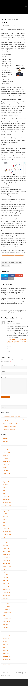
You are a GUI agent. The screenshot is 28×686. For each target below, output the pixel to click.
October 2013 (6, 665)
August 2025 (6, 467)
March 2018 (6, 604)
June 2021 (5, 516)
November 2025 (7, 461)
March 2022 (6, 493)
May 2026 (5, 444)
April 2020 (5, 545)
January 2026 (6, 455)
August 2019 (6, 569)
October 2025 (6, 464)
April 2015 (5, 647)
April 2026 (5, 447)
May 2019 (5, 577)
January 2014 (6, 656)
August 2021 (6, 511)
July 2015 (5, 641)
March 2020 (6, 548)
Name (3, 365)
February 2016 (6, 633)
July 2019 (5, 572)
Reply (8, 351)
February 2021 (6, 528)
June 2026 (5, 441)
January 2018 (6, 606)
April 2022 (5, 490)
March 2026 (6, 450)
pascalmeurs (5, 265)
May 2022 (5, 487)
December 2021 (7, 502)
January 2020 (6, 554)
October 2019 (6, 563)
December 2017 (7, 609)
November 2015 (7, 636)
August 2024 (6, 482)
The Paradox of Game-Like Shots (10, 308)
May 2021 (5, 519)
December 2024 (7, 476)
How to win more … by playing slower (12, 255)
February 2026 (6, 452)
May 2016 (5, 624)
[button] (4, 275)
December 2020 (7, 531)
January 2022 (6, 499)
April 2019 (5, 580)
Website (3, 371)
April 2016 (5, 627)
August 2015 (6, 638)
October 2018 (6, 595)
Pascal (13, 25)
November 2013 (7, 662)
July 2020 (5, 537)
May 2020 (5, 543)
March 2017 (6, 615)
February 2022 (6, 496)
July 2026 (5, 438)
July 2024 (5, 484)
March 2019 (6, 583)
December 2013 (7, 659)
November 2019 (7, 560)
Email (16, 365)
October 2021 (6, 508)
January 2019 (6, 589)
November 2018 (7, 592)
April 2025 (5, 470)
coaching (18, 262)
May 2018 (5, 601)
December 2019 (7, 557)
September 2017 (7, 612)
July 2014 (5, 650)
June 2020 (5, 540)
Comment (4, 377)
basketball (11, 262)
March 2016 (6, 630)
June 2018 (5, 598)
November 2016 (7, 621)
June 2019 (5, 575)
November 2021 (7, 505)
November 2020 (7, 534)
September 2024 (7, 479)
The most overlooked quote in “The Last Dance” (6, 673)
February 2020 (6, 551)
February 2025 (6, 473)
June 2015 (5, 644)
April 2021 (5, 522)
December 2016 (7, 618)
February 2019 (6, 586)
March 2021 (6, 525)
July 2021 (5, 513)
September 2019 (7, 566)
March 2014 (6, 653)
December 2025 (7, 458)
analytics (4, 262)
